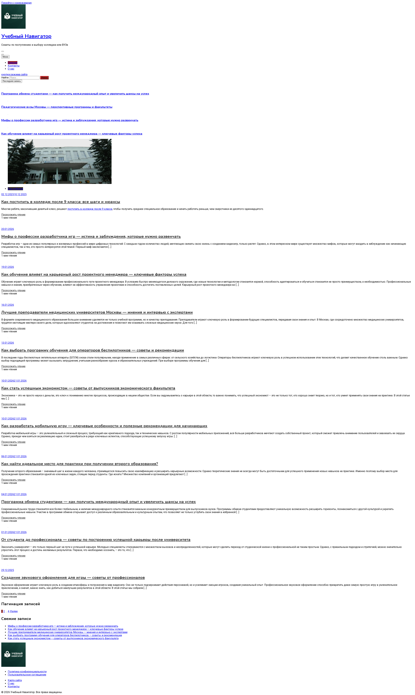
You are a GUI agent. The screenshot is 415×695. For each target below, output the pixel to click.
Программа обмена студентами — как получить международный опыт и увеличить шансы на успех (75, 94)
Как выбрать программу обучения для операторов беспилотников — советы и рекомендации (92, 350)
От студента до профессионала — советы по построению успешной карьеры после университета (95, 539)
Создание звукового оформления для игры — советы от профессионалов (73, 577)
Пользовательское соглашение (27, 674)
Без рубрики (15, 188)
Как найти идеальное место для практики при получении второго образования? (79, 463)
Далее (14, 611)
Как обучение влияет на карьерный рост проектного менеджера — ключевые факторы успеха (71, 134)
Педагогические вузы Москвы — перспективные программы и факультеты (56, 107)
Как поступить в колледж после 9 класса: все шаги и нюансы (60, 201)
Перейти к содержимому (16, 2)
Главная (12, 62)
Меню (5, 57)
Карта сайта (15, 680)
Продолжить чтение (13, 214)
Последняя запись (12, 81)
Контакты (14, 65)
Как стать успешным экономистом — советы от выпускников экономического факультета (88, 388)
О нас (11, 68)
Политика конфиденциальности (27, 671)
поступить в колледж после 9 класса (89, 208)
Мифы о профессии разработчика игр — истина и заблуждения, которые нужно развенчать (69, 120)
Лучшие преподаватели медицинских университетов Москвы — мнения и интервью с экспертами (97, 312)
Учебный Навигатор (26, 36)
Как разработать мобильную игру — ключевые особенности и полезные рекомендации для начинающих (104, 425)
